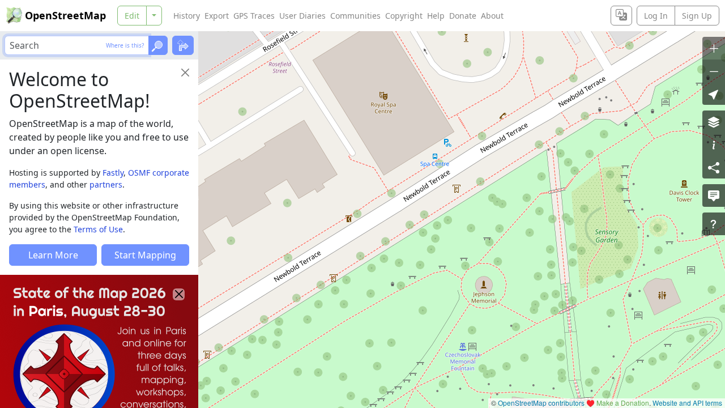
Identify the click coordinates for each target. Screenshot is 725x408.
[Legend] (713, 144)
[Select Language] (621, 16)
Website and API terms (687, 402)
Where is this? (125, 45)
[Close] (185, 72)
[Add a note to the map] (713, 195)
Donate (462, 15)
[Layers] (713, 121)
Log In (656, 15)
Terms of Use (98, 229)
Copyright (404, 15)
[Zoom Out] (713, 71)
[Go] (158, 45)
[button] (713, 93)
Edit (132, 15)
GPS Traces (254, 15)
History (186, 15)
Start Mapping (145, 255)
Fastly (113, 172)
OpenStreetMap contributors (541, 402)
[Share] (713, 167)
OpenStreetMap (65, 15)
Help (436, 15)
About (492, 15)
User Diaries (302, 15)
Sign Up (697, 15)
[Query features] (713, 223)
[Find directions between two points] (183, 45)
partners (105, 184)
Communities (355, 15)
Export (216, 15)
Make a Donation (622, 402)
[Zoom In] (713, 48)
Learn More (53, 255)
